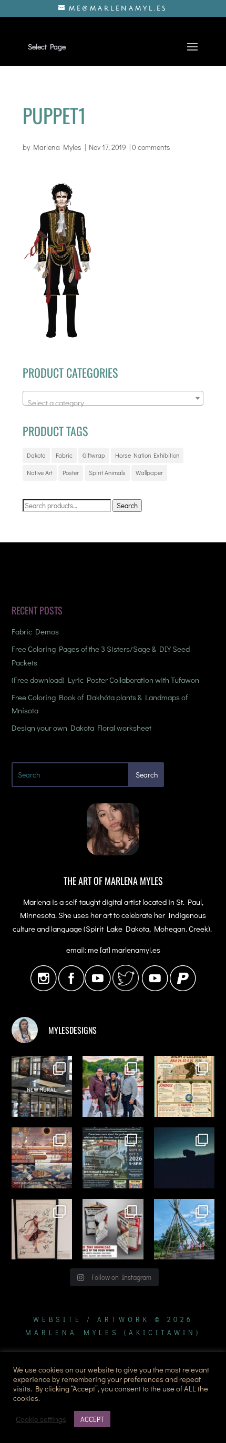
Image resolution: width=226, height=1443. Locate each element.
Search (127, 505)
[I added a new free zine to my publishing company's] (113, 1229)
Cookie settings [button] (41, 1419)
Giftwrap (94, 455)
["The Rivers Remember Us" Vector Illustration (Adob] (42, 1157)
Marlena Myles (57, 147)
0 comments (151, 147)
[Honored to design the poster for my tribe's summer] (184, 1086)
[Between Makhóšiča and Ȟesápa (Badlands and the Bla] (184, 1157)
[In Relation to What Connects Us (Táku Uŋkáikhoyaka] (42, 1086)
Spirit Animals (107, 472)
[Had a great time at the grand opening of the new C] (42, 1229)
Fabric (64, 455)
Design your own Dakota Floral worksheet (81, 727)
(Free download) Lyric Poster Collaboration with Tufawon (105, 679)
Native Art (40, 472)
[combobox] (113, 398)
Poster (71, 472)
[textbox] (113, 402)
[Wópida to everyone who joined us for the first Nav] (113, 1086)
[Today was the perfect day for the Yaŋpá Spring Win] (184, 1229)
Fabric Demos (35, 631)
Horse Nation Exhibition (147, 455)
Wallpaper (149, 472)
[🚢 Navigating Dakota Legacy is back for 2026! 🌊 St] (113, 1157)
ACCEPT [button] (92, 1419)
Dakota (36, 455)
